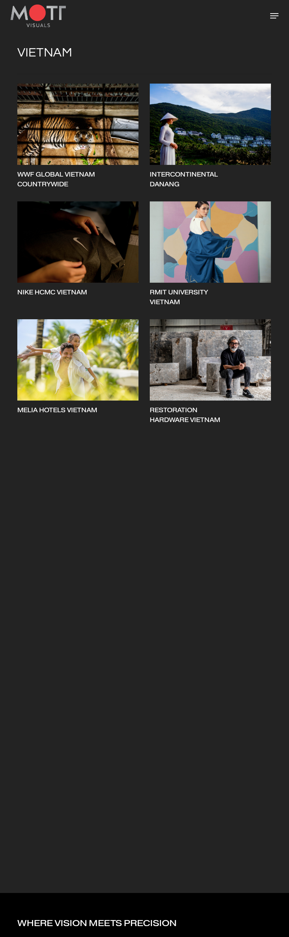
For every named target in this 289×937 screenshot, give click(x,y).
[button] (274, 16)
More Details (80, 118)
